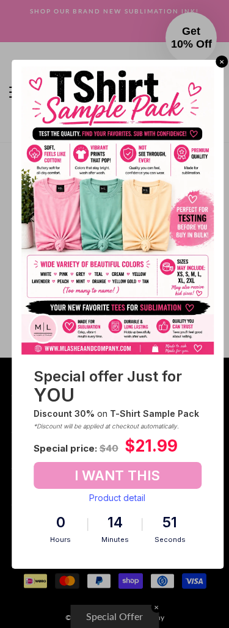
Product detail (117, 498)
